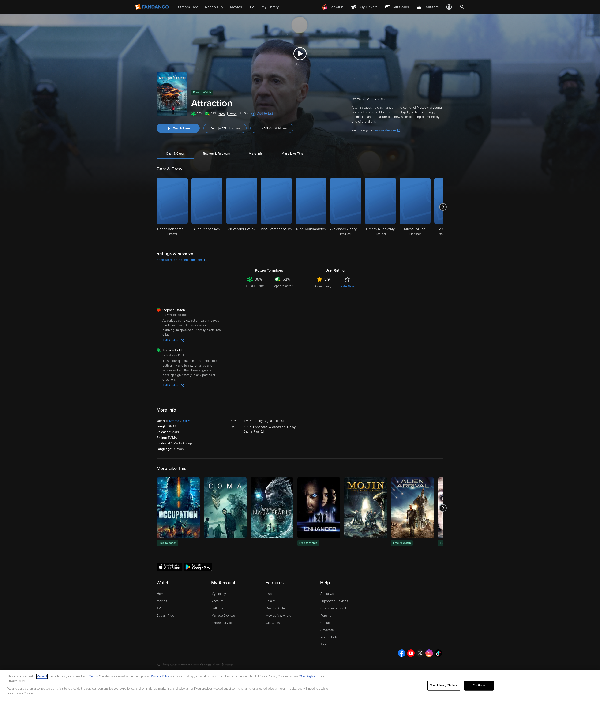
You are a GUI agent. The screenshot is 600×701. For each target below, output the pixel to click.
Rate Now (347, 286)
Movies (162, 601)
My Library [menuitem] (270, 7)
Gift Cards (273, 623)
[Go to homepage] (152, 7)
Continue (479, 685)
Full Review (170, 340)
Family (270, 601)
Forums (325, 616)
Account (217, 601)
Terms (93, 676)
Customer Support (333, 608)
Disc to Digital (275, 608)
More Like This (292, 154)
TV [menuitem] (251, 7)
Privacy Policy (160, 676)
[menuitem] (397, 7)
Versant (42, 676)
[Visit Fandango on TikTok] (438, 653)
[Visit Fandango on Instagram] (429, 653)
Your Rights (307, 676)
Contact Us (328, 623)
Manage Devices (223, 616)
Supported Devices (334, 601)
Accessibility (329, 637)
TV (159, 608)
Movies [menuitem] (236, 7)
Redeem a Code (223, 623)
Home (161, 594)
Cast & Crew (175, 154)
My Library (218, 594)
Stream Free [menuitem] (188, 7)
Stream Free (165, 616)
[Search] (462, 7)
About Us (327, 594)
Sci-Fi (186, 421)
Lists (269, 594)
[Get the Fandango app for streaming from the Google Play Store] (198, 566)
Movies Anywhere (278, 616)
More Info (256, 154)
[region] (300, 685)
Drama (174, 421)
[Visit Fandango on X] (420, 653)
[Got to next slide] (443, 206)
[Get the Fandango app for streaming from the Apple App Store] (169, 566)
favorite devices (385, 130)
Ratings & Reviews (216, 154)
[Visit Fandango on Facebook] (402, 653)
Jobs (323, 644)
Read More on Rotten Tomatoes (180, 260)
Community (323, 286)
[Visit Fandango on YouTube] (411, 653)
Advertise (327, 630)
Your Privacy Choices (444, 685)
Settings (217, 608)
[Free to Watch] (178, 508)
